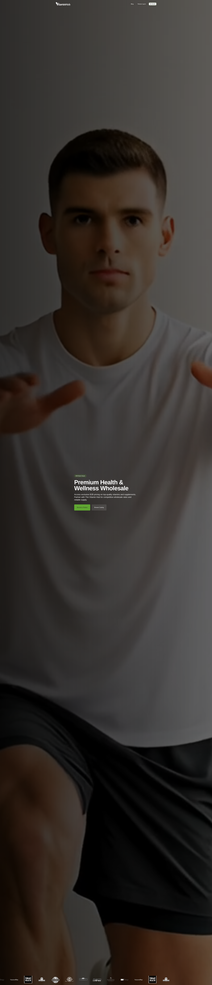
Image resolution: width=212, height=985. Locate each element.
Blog (132, 4)
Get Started (152, 4)
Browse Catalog (99, 507)
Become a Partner (82, 507)
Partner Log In (142, 4)
